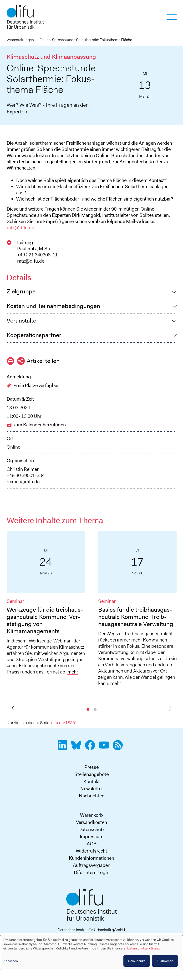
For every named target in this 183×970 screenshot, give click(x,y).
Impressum (91, 836)
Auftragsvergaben (91, 865)
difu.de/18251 (64, 723)
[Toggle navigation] (172, 17)
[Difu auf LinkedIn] (63, 748)
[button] (92, 291)
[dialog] (91, 952)
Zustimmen (165, 961)
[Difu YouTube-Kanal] (105, 748)
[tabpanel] (46, 604)
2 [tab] (95, 708)
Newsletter (91, 788)
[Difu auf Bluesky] (77, 748)
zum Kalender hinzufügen (39, 425)
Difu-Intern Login (91, 872)
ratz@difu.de (20, 227)
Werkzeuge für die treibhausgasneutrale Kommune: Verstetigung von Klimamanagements (45, 620)
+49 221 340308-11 (37, 255)
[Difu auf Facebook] (91, 748)
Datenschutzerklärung (143, 948)
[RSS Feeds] (119, 748)
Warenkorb (91, 815)
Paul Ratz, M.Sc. (34, 248)
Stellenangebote (91, 774)
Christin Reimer (23, 469)
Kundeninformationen (91, 858)
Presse (91, 767)
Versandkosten (91, 822)
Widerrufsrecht (91, 851)
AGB (92, 844)
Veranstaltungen (20, 39)
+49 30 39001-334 (26, 475)
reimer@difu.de (23, 481)
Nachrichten (91, 796)
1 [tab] (88, 708)
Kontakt (91, 781)
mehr (72, 672)
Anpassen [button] (10, 961)
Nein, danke (136, 961)
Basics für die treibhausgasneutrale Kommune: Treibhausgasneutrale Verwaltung (135, 617)
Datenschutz (91, 829)
